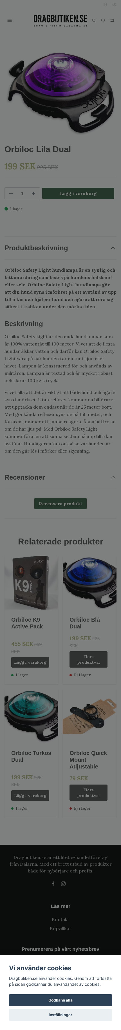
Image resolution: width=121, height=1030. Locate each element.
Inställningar (60, 1015)
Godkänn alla (60, 1000)
